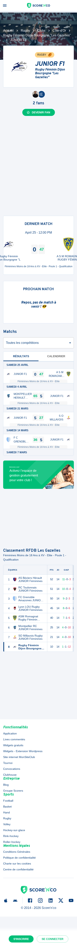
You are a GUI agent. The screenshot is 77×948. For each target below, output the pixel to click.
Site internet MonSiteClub (19, 757)
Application (10, 733)
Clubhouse (10, 774)
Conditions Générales (16, 851)
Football (8, 800)
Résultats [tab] (21, 356)
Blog (6, 784)
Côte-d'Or (59, 30)
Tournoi (7, 762)
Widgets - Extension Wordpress (22, 751)
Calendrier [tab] (56, 356)
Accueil (8, 30)
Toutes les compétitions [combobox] (22, 342)
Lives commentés (14, 739)
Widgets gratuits (13, 745)
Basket (7, 806)
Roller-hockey (11, 841)
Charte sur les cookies (17, 863)
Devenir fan (41, 112)
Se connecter (52, 939)
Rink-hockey (11, 836)
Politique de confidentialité (19, 857)
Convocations (11, 768)
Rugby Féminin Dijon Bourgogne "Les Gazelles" (37, 35)
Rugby (25, 30)
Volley (6, 824)
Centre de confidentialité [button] (18, 869)
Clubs (41, 30)
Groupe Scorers (13, 790)
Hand (6, 812)
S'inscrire (21, 939)
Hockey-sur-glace (14, 830)
